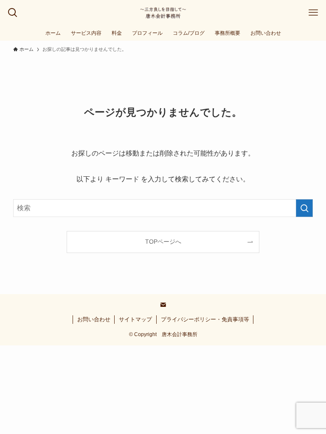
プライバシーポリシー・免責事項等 (205, 319)
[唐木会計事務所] (163, 12)
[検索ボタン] (12, 12)
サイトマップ (135, 319)
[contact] (163, 305)
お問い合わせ (93, 319)
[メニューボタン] (313, 12)
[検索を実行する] (304, 208)
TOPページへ (163, 241)
